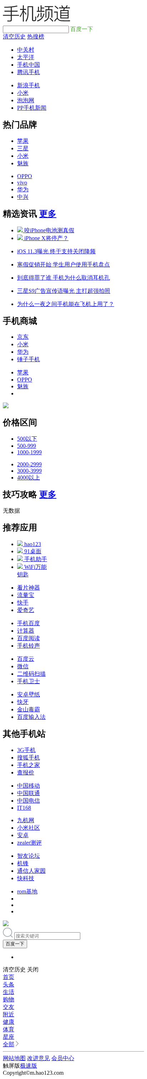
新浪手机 (28, 85)
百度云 (25, 659)
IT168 (24, 808)
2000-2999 (29, 464)
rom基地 (27, 891)
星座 (8, 1037)
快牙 (23, 702)
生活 (8, 992)
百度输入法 (31, 717)
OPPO (24, 176)
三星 (23, 148)
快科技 (25, 878)
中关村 (25, 50)
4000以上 (28, 477)
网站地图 (14, 1058)
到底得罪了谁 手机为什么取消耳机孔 (63, 278)
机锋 (23, 863)
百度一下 (15, 943)
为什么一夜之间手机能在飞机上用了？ (65, 304)
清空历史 (14, 36)
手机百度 (28, 623)
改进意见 (38, 1058)
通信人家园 (31, 871)
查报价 (25, 772)
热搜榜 (35, 36)
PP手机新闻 (31, 108)
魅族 (23, 163)
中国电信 (28, 801)
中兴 (23, 197)
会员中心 (62, 1058)
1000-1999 (29, 452)
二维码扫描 (31, 674)
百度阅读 (28, 638)
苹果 (23, 141)
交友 (8, 1007)
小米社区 (28, 828)
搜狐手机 (28, 757)
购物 (8, 999)
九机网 (25, 820)
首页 (8, 977)
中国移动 (28, 786)
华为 (23, 189)
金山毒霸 (28, 709)
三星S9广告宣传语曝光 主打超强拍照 (63, 291)
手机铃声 (28, 646)
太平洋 (25, 57)
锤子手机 (28, 359)
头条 (8, 984)
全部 (8, 1044)
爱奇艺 (25, 610)
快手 (23, 603)
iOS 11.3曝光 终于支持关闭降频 (56, 251)
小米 (23, 93)
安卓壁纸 (28, 694)
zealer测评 (29, 843)
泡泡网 (25, 100)
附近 (8, 1014)
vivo (22, 183)
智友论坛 (28, 856)
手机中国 (28, 65)
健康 (8, 1022)
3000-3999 (29, 471)
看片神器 (28, 588)
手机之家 (28, 765)
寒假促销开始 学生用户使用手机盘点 (63, 264)
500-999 (26, 446)
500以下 (27, 439)
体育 (8, 1029)
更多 (47, 213)
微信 (23, 666)
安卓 (23, 835)
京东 (23, 337)
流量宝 (25, 595)
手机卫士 (28, 681)
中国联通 (28, 793)
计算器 (25, 631)
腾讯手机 (28, 72)
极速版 (28, 1066)
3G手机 (26, 750)
